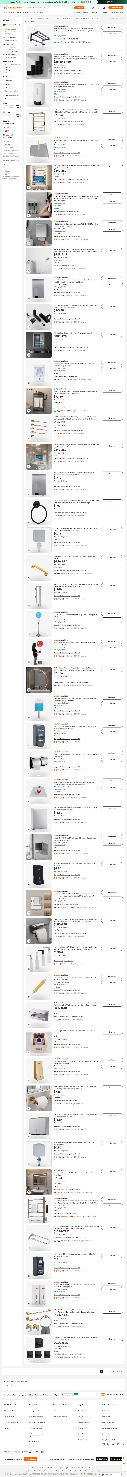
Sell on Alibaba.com (108, 1411)
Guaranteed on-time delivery (37, 1422)
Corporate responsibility (11, 1422)
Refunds (80, 1428)
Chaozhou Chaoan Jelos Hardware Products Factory (70, 512)
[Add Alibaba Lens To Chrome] (30, 1459)
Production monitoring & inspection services (36, 1435)
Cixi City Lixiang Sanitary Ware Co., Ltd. (65, 376)
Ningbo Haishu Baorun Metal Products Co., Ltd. (68, 1354)
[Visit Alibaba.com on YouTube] (122, 1444)
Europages (92, 1468)
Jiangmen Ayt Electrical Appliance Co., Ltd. (67, 97)
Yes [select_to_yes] (7, 1385)
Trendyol (84, 1468)
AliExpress (35, 1468)
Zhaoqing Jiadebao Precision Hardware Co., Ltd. (68, 1016)
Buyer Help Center (83, 1411)
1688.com (43, 1468)
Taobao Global (71, 1468)
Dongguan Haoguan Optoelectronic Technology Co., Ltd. (71, 179)
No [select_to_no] (15, 1385)
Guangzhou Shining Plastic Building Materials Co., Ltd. (70, 570)
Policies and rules (34, 1441)
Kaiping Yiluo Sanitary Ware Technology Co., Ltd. (68, 121)
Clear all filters (29, 22)
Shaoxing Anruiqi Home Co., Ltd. (63, 961)
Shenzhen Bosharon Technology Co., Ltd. (66, 211)
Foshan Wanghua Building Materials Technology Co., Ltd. (71, 682)
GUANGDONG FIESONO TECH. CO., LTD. (66, 39)
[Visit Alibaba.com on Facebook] (103, 1444)
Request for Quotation (60, 1416)
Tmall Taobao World (54, 1468)
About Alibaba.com (10, 1404)
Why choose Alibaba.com (12, 1411)
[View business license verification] (81, 1474)
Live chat (80, 1416)
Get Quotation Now (68, 1394)
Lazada (63, 1468)
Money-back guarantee (36, 1416)
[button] (72, 7)
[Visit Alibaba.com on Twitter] (113, 1444)
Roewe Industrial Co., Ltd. (61, 408)
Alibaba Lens (11, 1459)
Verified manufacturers (60, 1411)
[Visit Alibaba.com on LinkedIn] (108, 1444)
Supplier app (61, 1459)
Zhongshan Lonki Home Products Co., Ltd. (67, 1189)
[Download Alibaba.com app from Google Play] (116, 1459)
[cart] (98, 8)
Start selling (106, 1416)
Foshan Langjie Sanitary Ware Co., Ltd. (65, 1100)
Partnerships (106, 1434)
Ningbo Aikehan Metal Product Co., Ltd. (66, 904)
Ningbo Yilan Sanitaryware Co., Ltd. (64, 265)
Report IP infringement (85, 1434)
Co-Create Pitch (9, 1416)
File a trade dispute (83, 1422)
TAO (79, 1468)
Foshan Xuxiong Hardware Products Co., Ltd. (67, 70)
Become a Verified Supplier (110, 1428)
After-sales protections (36, 1428)
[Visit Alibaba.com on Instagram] (118, 1444)
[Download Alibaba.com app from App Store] (102, 1459)
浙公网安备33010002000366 (96, 1474)
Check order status (108, 1422)
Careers (6, 1428)
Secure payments (34, 1411)
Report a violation (83, 1440)
